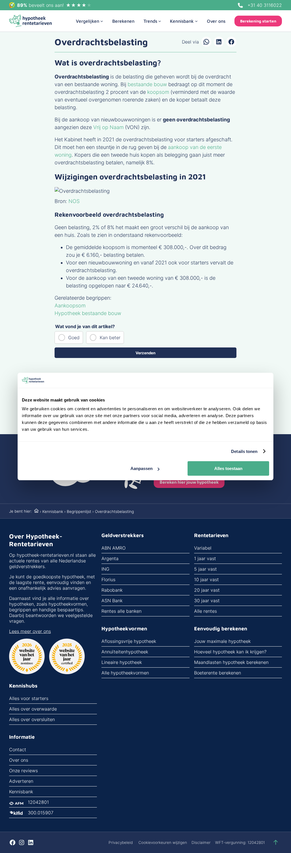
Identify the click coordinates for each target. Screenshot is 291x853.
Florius (108, 579)
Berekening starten (258, 21)
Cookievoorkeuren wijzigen (162, 842)
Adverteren (21, 781)
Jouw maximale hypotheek (222, 641)
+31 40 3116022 (265, 5)
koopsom (158, 92)
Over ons (18, 760)
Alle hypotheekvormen (125, 673)
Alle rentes (205, 611)
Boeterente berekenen (217, 673)
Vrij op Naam (108, 127)
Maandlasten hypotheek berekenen (231, 662)
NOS (74, 201)
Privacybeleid (121, 842)
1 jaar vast (205, 558)
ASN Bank (111, 600)
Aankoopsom (70, 306)
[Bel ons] (240, 5)
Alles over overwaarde (33, 709)
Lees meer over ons (30, 631)
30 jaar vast (207, 600)
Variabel (202, 548)
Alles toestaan (228, 468)
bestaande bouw (147, 84)
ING (105, 569)
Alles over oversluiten (32, 719)
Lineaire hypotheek (121, 662)
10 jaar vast (206, 579)
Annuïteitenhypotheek (124, 652)
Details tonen (244, 451)
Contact (17, 749)
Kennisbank (52, 511)
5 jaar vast (205, 569)
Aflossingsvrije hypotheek (128, 641)
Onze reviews (23, 770)
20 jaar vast (207, 590)
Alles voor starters (28, 698)
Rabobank (111, 590)
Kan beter (110, 337)
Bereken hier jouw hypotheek (189, 482)
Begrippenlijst (79, 511)
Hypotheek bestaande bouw (88, 313)
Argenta (110, 558)
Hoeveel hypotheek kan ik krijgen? (230, 652)
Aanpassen (141, 468)
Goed (74, 337)
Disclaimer (201, 842)
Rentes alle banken (121, 611)
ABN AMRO (113, 548)
